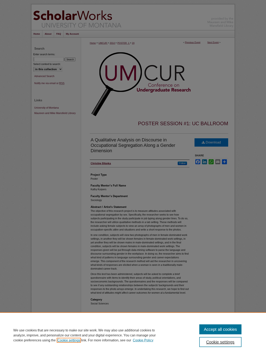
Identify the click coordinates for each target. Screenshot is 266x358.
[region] (133, 335)
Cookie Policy (143, 340)
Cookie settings (68, 340)
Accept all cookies (220, 329)
